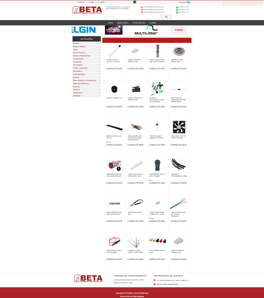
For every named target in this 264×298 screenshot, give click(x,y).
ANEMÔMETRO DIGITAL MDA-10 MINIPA (157, 175)
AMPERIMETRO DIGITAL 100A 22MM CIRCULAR (114, 175)
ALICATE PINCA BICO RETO (134, 213)
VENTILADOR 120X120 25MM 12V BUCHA (178, 137)
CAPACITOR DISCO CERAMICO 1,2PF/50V (156, 137)
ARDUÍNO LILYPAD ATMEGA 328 (177, 60)
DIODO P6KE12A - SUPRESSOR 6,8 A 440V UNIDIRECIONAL (178, 99)
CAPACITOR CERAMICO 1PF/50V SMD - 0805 (135, 175)
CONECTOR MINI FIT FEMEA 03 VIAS (177, 251)
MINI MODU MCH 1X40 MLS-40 (114, 137)
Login (92, 2)
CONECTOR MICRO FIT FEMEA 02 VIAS (135, 99)
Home (110, 23)
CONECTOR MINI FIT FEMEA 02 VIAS (134, 60)
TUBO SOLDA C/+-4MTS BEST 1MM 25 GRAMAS (157, 60)
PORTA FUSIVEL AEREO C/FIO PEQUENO (114, 251)
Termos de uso (139, 23)
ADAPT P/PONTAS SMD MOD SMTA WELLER (114, 213)
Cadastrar (81, 2)
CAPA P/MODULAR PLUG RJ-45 (157, 251)
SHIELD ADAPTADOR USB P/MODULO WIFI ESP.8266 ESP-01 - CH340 (134, 138)
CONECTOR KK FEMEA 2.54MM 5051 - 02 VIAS (157, 213)
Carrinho (102, 2)
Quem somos (122, 23)
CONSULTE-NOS (114, 68)
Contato (152, 23)
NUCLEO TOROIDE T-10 (114, 98)
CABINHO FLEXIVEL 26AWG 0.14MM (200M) (135, 251)
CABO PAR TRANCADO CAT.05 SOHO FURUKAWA (178, 214)
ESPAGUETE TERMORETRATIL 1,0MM (179, 175)
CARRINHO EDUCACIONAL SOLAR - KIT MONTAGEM (157, 99)
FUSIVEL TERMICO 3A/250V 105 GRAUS (113, 60)
